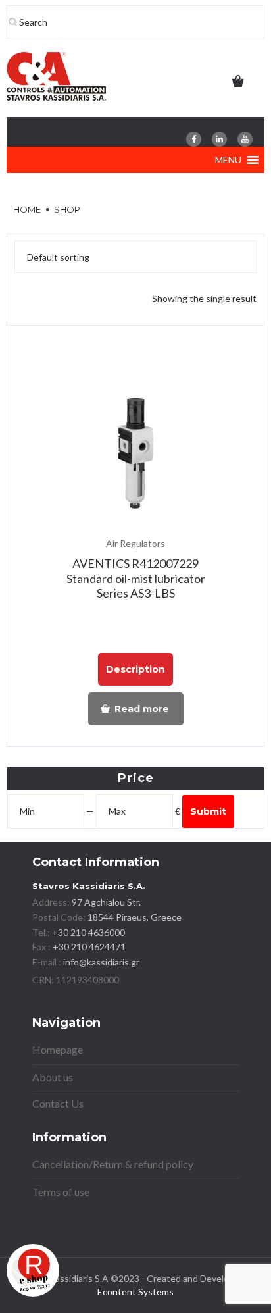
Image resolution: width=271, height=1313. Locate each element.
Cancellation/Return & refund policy (112, 1164)
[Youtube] (245, 139)
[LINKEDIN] (219, 139)
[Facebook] (193, 139)
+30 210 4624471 (88, 946)
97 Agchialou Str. (106, 902)
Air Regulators (135, 543)
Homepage (57, 1049)
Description (135, 669)
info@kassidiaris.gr (101, 961)
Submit (208, 811)
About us (52, 1077)
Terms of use (60, 1191)
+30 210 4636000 (87, 932)
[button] (228, 160)
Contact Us (58, 1103)
